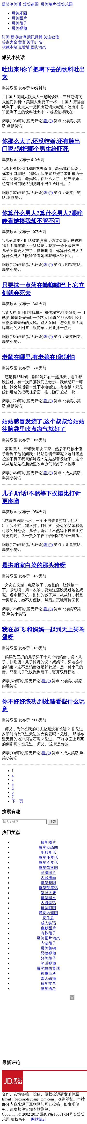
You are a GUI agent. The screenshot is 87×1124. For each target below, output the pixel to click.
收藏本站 (9, 47)
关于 (30, 42)
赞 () (48, 121)
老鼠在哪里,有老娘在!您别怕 (38, 357)
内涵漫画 (48, 878)
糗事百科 (48, 973)
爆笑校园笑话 (48, 968)
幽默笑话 (48, 852)
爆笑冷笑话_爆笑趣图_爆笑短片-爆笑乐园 (37, 4)
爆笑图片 (19, 18)
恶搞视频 (48, 953)
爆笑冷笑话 (48, 863)
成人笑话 (48, 923)
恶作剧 (48, 918)
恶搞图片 (48, 873)
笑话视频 (48, 963)
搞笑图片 (48, 842)
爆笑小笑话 (48, 857)
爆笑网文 (48, 898)
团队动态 (38, 47)
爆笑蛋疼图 (48, 868)
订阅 (6, 37)
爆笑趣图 (48, 883)
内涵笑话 (48, 903)
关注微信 (51, 37)
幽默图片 (48, 928)
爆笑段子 (19, 23)
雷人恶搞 (48, 978)
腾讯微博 (35, 37)
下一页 (17, 801)
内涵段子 (48, 943)
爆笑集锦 (48, 948)
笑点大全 (9, 42)
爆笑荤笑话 (48, 888)
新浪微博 (18, 37)
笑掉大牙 (48, 893)
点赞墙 (24, 47)
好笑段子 (48, 958)
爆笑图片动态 (48, 938)
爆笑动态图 (48, 847)
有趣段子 (48, 933)
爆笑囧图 (48, 908)
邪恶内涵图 (48, 913)
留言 (22, 42)
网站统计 (38, 1119)
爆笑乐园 (19, 13)
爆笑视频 (19, 28)
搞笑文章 (48, 983)
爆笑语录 (48, 988)
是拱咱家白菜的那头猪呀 (34, 565)
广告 (39, 42)
